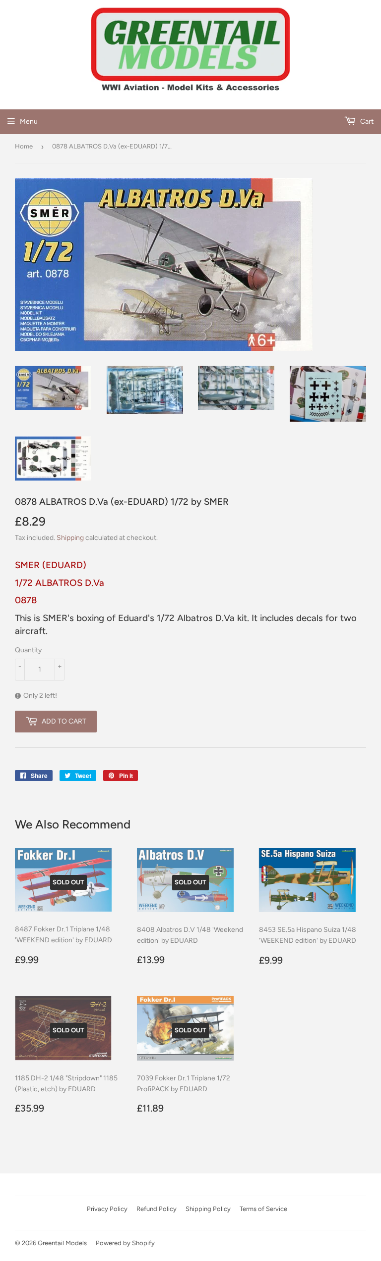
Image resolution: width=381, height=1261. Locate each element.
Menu (29, 121)
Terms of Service (263, 1208)
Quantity (28, 650)
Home (24, 146)
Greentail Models (62, 1243)
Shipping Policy (208, 1208)
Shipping (70, 538)
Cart (366, 121)
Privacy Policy (107, 1208)
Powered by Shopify (125, 1243)
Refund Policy (156, 1208)
